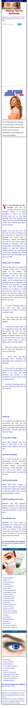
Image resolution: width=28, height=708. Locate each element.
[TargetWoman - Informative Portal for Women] (14, 5)
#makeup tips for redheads (11, 543)
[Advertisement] (14, 42)
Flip (18, 95)
